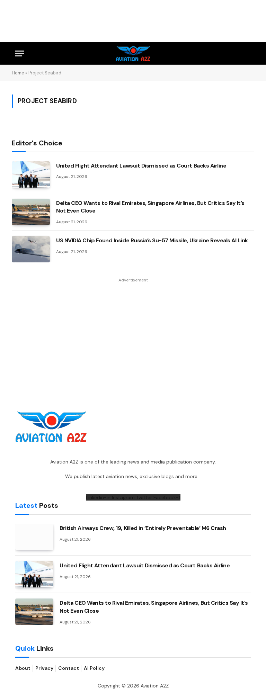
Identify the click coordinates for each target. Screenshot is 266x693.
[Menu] (19, 53)
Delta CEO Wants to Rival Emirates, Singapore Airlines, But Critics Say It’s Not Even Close (150, 207)
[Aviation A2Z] (133, 53)
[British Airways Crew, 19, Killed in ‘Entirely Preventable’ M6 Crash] (34, 537)
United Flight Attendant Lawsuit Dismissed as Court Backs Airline (141, 165)
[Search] (248, 53)
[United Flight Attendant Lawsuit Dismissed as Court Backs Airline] (31, 174)
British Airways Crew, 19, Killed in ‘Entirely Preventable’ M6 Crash (143, 528)
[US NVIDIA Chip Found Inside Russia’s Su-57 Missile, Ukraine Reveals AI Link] (31, 249)
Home (18, 73)
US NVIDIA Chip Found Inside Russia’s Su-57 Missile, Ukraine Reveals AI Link (152, 240)
